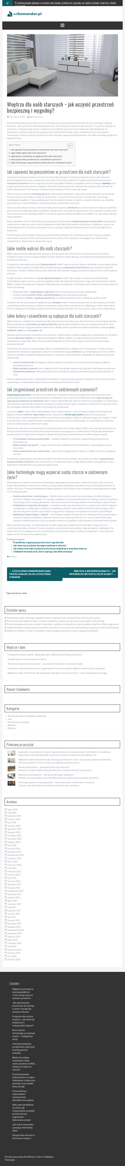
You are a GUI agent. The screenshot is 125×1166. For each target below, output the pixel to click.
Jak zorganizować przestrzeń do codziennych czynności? (36, 159)
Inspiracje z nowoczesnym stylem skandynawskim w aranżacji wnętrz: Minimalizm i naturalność (64, 752)
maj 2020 (11, 946)
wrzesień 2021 (14, 894)
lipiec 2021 (12, 901)
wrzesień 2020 (14, 933)
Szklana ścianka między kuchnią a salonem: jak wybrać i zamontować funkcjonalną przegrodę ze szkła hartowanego (65, 4)
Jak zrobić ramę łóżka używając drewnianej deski (22, 1127)
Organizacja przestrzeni (18, 395)
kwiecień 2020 (14, 950)
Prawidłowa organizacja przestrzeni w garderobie (38, 542)
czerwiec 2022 (14, 865)
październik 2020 (15, 930)
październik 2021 (15, 891)
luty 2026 (11, 822)
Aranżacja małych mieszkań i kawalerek (27, 716)
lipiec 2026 (12, 809)
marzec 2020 (13, 953)
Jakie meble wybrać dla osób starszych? (28, 153)
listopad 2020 (13, 927)
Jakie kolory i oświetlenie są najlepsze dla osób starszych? (36, 156)
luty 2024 (11, 845)
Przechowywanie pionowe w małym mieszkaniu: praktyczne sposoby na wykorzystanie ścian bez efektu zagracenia (63, 624)
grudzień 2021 (14, 884)
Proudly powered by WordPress (20, 1157)
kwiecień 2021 (14, 910)
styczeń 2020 (13, 959)
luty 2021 (11, 917)
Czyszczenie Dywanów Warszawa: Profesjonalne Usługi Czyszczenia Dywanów (30, 574)
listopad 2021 (13, 888)
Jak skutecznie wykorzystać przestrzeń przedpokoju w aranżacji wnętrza (50, 548)
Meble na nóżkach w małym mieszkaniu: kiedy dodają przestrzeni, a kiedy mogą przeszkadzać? (53, 631)
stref (20, 411)
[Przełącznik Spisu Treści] (68, 145)
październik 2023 (15, 855)
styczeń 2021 (13, 920)
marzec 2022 (13, 875)
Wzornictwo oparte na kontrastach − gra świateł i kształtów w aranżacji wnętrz (45, 664)
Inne (10, 719)
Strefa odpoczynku (74, 414)
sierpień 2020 (13, 936)
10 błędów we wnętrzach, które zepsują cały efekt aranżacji (42, 551)
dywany (106, 183)
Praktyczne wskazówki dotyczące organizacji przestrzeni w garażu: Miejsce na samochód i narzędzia (56, 668)
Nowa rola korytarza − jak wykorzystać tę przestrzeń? (44, 767)
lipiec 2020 (12, 940)
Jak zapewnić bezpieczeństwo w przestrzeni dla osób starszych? (39, 150)
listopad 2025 (13, 832)
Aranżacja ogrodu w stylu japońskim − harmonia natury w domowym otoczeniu (56, 782)
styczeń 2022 (13, 881)
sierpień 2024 (13, 842)
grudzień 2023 (14, 852)
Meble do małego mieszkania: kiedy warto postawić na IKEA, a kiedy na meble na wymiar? (23, 1063)
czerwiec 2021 (14, 904)
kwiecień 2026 (14, 816)
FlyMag (47, 1157)
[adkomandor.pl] (24, 13)
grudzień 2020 (14, 923)
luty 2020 (11, 956)
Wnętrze (13, 556)
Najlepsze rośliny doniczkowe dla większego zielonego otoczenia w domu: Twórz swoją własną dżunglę (57, 673)
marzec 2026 (13, 819)
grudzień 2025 (14, 829)
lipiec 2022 (12, 861)
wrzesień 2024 (14, 839)
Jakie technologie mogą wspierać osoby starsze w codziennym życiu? (41, 163)
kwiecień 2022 (14, 871)
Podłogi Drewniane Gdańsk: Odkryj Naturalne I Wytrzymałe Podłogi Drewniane (45, 654)
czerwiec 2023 (14, 858)
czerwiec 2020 (14, 943)
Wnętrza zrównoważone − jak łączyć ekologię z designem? (46, 775)
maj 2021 (11, 907)
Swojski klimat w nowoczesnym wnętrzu (27, 659)
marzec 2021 (13, 914)
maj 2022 (11, 868)
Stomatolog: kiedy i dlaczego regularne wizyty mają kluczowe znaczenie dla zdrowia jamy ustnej (53, 618)
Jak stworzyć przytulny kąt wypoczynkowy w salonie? (39, 545)
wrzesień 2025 (14, 835)
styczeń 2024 (13, 848)
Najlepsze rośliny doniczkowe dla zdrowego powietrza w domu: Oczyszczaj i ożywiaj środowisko (64, 759)
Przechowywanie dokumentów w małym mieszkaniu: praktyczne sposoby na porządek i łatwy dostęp (55, 621)
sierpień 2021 (13, 897)
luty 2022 (11, 878)
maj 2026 (11, 813)
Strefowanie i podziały (18, 722)
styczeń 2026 (13, 826)
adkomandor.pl (36, 117)
